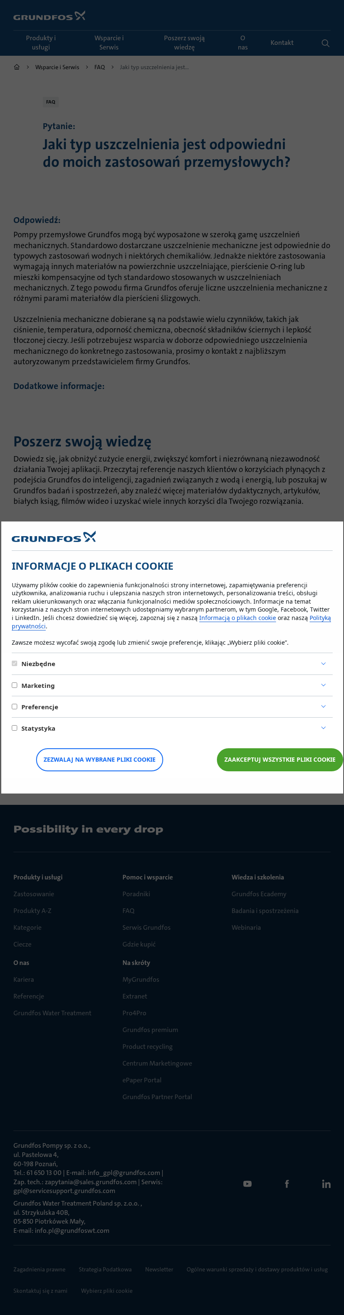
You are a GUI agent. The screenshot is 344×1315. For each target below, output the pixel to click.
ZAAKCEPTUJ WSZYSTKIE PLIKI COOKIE (280, 759)
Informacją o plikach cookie (237, 618)
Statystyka (38, 728)
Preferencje (39, 707)
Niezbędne (38, 663)
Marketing (38, 685)
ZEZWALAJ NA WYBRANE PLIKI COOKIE (100, 759)
